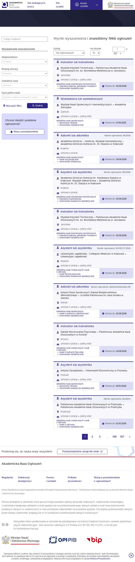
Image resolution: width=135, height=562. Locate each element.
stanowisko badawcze (70, 162)
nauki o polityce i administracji (74, 314)
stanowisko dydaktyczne (71, 88)
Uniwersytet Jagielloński (74, 257)
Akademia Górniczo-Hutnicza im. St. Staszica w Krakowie (92, 144)
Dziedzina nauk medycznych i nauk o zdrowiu (72, 271)
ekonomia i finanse (68, 123)
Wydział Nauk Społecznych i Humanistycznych (86, 105)
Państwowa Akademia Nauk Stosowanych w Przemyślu (91, 404)
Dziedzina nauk (10, 81)
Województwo (10, 57)
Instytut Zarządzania (71, 370)
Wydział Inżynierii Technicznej (77, 68)
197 (122, 436)
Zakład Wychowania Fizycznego (78, 332)
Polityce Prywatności (100, 559)
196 (114, 436)
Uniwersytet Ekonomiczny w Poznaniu (106, 370)
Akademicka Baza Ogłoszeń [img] (12, 5)
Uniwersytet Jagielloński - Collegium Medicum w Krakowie (92, 254)
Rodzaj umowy (10, 69)
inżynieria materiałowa (70, 199)
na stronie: (96, 49)
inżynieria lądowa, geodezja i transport (78, 86)
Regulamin (7, 477)
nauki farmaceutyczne (70, 274)
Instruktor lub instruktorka (77, 62)
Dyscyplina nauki (11, 93)
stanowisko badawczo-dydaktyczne (76, 201)
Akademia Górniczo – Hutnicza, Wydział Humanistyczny (91, 141)
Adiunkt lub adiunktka (75, 135)
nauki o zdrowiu (67, 425)
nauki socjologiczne (68, 159)
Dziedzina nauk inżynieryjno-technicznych (76, 84)
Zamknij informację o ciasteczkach (131, 555)
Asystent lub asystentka (76, 172)
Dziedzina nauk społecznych (69, 121)
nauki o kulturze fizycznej (71, 352)
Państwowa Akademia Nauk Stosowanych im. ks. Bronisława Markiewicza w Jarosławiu (94, 218)
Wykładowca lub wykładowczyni (82, 99)
